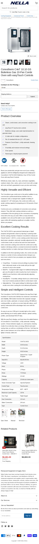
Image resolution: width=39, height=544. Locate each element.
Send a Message (6, 109)
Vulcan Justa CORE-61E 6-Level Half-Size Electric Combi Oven (29, 452)
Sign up (27, 515)
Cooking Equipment (6, 16)
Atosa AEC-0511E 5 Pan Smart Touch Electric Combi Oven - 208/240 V (9, 452)
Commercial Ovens (19, 16)
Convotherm (9, 80)
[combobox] (19, 8)
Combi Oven (30, 16)
